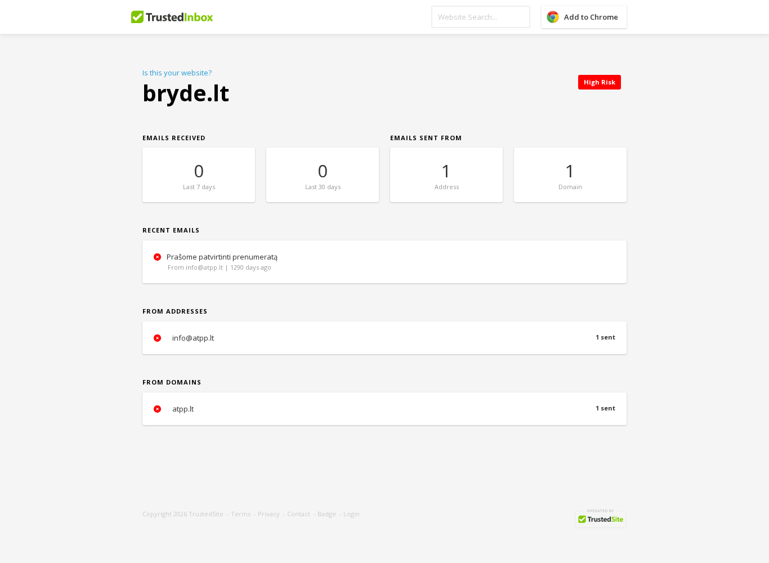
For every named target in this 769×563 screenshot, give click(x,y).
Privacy (269, 514)
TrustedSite (206, 514)
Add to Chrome (591, 17)
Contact (298, 514)
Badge (327, 514)
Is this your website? (177, 73)
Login (351, 514)
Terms (241, 514)
